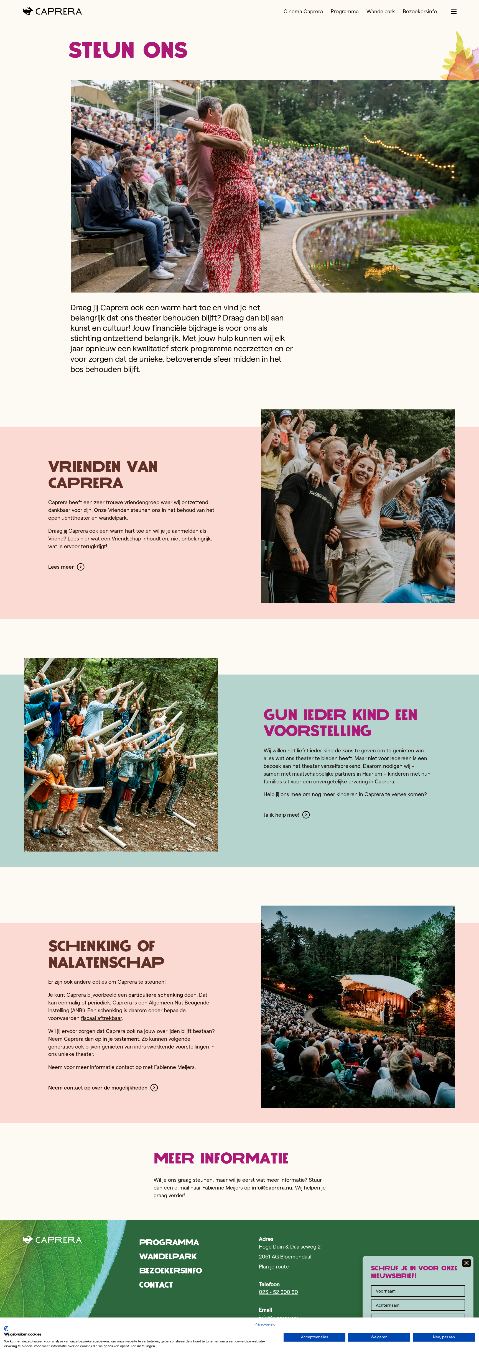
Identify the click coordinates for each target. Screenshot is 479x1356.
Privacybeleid (265, 1324)
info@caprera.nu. (273, 1188)
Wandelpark (380, 11)
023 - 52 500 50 (278, 1292)
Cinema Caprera (303, 11)
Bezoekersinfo (420, 11)
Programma (345, 11)
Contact (156, 1285)
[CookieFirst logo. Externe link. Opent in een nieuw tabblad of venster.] (6, 1328)
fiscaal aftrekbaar (101, 1018)
